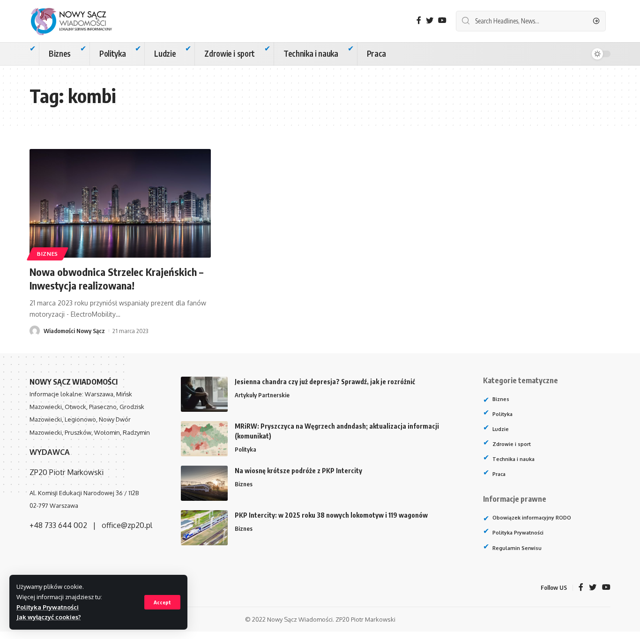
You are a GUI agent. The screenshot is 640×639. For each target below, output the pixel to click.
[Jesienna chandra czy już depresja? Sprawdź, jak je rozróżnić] (204, 394)
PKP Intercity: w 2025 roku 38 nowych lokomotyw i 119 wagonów (331, 515)
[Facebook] (419, 20)
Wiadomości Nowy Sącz (74, 330)
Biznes (47, 253)
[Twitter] (430, 20)
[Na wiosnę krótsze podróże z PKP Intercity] (204, 483)
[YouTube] (442, 20)
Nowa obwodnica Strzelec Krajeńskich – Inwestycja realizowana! (116, 278)
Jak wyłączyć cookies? (48, 617)
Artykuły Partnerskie (262, 395)
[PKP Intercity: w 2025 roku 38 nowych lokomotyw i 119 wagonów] (204, 527)
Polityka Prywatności (47, 607)
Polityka (245, 449)
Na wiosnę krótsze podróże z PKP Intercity (298, 471)
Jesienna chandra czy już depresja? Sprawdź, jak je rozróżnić (325, 382)
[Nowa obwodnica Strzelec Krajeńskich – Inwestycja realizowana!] (120, 203)
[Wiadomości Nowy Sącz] (79, 21)
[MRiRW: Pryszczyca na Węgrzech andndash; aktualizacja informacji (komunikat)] (204, 438)
